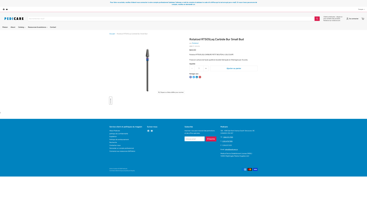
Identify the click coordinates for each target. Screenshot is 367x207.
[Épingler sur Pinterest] (200, 77)
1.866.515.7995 (228, 137)
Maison (5, 27)
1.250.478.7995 (227, 141)
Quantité (192, 64)
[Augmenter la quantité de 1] (206, 68)
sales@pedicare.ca (231, 149)
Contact (53, 27)
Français (360, 9)
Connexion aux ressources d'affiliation (122, 151)
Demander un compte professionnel (121, 148)
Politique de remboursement (119, 139)
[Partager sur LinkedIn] (197, 77)
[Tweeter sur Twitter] (194, 77)
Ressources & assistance (37, 27)
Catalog (21, 27)
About (13, 27)
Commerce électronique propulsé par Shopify (122, 170)
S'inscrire (211, 139)
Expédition (113, 136)
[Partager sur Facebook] (190, 77)
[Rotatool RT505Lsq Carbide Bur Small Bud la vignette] (110, 100)
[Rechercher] (317, 18)
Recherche (113, 142)
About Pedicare (114, 131)
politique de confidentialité (118, 134)
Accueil (112, 34)
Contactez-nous (115, 145)
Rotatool (195, 43)
